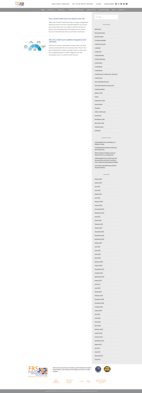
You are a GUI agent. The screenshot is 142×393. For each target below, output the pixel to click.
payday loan (98, 115)
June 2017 (97, 352)
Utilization (98, 130)
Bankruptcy (98, 29)
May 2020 (98, 254)
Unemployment (99, 127)
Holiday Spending (100, 89)
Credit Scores (98, 78)
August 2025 (98, 182)
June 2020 (97, 250)
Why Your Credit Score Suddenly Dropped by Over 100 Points (67, 40)
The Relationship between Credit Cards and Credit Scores (106, 148)
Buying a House (99, 36)
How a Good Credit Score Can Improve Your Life (66, 18)
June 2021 (97, 216)
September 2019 (99, 276)
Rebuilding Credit (100, 119)
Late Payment (98, 104)
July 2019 (97, 284)
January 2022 (98, 205)
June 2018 (97, 318)
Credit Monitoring (100, 59)
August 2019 (98, 280)
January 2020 (98, 265)
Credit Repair (98, 66)
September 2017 (99, 340)
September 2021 (99, 213)
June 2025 (97, 190)
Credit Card (98, 51)
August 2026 (98, 179)
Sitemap (78, 391)
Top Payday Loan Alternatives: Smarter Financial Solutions (106, 166)
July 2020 (97, 246)
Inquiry (97, 96)
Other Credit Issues (100, 111)
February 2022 (99, 201)
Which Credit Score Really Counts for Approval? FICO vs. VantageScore (105, 154)
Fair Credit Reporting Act (102, 81)
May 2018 (98, 322)
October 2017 (99, 337)
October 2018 (99, 306)
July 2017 (97, 348)
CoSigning (97, 48)
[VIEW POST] (35, 25)
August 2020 (98, 243)
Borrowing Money (100, 33)
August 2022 (98, 194)
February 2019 (99, 295)
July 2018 (97, 314)
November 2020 (99, 235)
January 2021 (98, 228)
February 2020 (99, 261)
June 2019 (97, 288)
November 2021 (99, 209)
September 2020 (99, 239)
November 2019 (99, 269)
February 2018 (99, 329)
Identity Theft (99, 93)
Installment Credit (100, 100)
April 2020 (98, 258)
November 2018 (99, 303)
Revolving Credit (99, 123)
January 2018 (98, 333)
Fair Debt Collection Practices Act (104, 85)
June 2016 (97, 359)
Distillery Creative (92, 391)
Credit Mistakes (99, 55)
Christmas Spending (100, 40)
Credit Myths (98, 63)
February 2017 (99, 355)
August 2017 (98, 344)
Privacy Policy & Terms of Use (67, 391)
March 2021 (98, 220)
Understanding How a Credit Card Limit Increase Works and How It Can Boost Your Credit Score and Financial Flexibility (106, 160)
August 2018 (98, 310)
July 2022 (97, 198)
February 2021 (99, 224)
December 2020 (99, 231)
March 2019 (98, 291)
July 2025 (97, 186)
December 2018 (99, 299)
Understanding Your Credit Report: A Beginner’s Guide (105, 143)
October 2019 (99, 273)
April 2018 (98, 325)
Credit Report (98, 70)
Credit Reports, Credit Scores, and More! (106, 74)
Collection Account (100, 44)
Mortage (97, 108)
